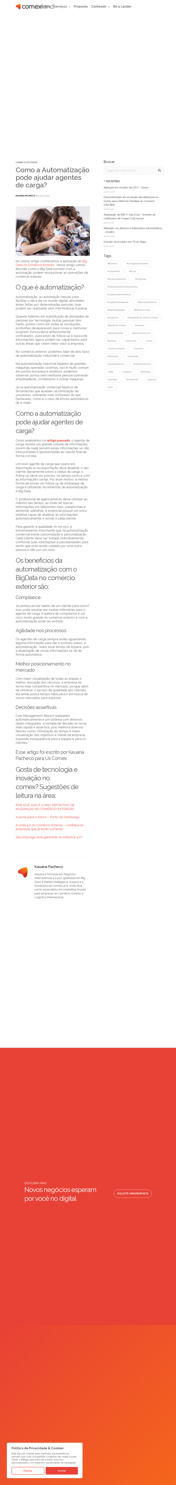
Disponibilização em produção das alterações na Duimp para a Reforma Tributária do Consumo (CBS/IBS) (131, 201)
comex (148, 341)
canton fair (130, 341)
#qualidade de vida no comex (142, 318)
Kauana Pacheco (25, 196)
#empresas (140, 279)
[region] (44, 1460)
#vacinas (139, 325)
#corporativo (113, 271)
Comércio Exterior (26, 162)
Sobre (45, 6)
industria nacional (142, 364)
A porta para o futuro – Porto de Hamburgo (47, 817)
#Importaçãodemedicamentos (122, 287)
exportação (112, 356)
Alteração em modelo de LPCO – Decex (126, 187)
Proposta (81, 6)
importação (132, 356)
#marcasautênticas (147, 302)
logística (127, 372)
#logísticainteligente (118, 302)
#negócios (112, 318)
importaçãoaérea (115, 364)
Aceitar (62, 1470)
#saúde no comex (116, 325)
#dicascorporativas (116, 279)
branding (111, 341)
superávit (152, 379)
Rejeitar (28, 1470)
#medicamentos (142, 310)
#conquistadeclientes (137, 263)
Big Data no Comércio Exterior (51, 263)
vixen (110, 387)
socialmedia (132, 379)
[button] (133, 1194)
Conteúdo (98, 6)
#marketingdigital (116, 310)
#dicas (132, 271)
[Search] (159, 170)
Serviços (60, 6)
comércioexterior (116, 348)
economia (138, 348)
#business (112, 263)
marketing (146, 372)
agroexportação (115, 333)
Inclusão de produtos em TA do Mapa (125, 241)
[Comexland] (35, 6)
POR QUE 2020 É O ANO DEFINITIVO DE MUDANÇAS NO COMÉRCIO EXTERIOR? (45, 807)
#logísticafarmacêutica (119, 294)
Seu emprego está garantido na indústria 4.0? (49, 837)
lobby (110, 372)
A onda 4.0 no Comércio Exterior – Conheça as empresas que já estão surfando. (50, 827)
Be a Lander (122, 6)
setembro (112, 379)
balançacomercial (141, 333)
